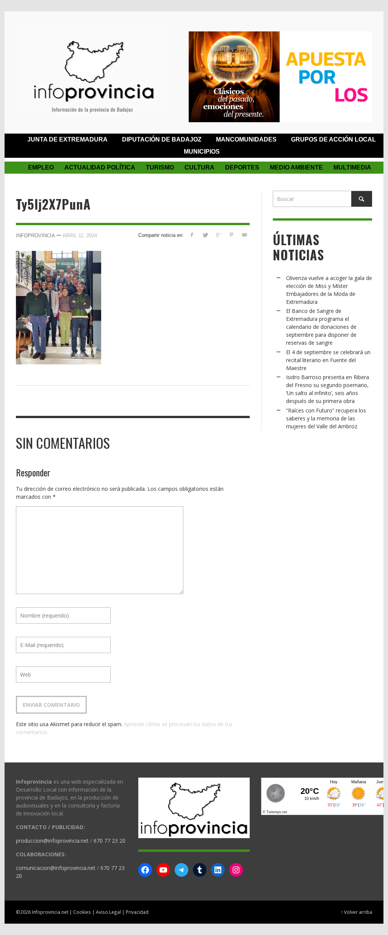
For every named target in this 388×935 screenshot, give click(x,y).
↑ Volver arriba (356, 912)
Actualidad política (99, 167)
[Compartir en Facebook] (192, 235)
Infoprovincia (35, 235)
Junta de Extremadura (67, 139)
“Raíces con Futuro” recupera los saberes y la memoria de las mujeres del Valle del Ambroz (326, 418)
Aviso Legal (108, 912)
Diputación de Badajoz (162, 139)
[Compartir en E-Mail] (244, 235)
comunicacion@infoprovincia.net (55, 867)
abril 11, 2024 (80, 235)
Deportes (242, 167)
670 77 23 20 (109, 840)
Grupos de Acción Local (333, 139)
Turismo (160, 167)
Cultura (199, 167)
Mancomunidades (246, 139)
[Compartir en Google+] (218, 235)
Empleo (41, 167)
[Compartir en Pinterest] (231, 235)
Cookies (82, 912)
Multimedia (352, 167)
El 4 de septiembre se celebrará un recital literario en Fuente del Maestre (328, 360)
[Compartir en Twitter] (205, 235)
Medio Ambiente (296, 167)
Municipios (202, 151)
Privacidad (137, 912)
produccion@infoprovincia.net (52, 840)
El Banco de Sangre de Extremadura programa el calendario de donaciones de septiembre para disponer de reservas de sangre (321, 326)
